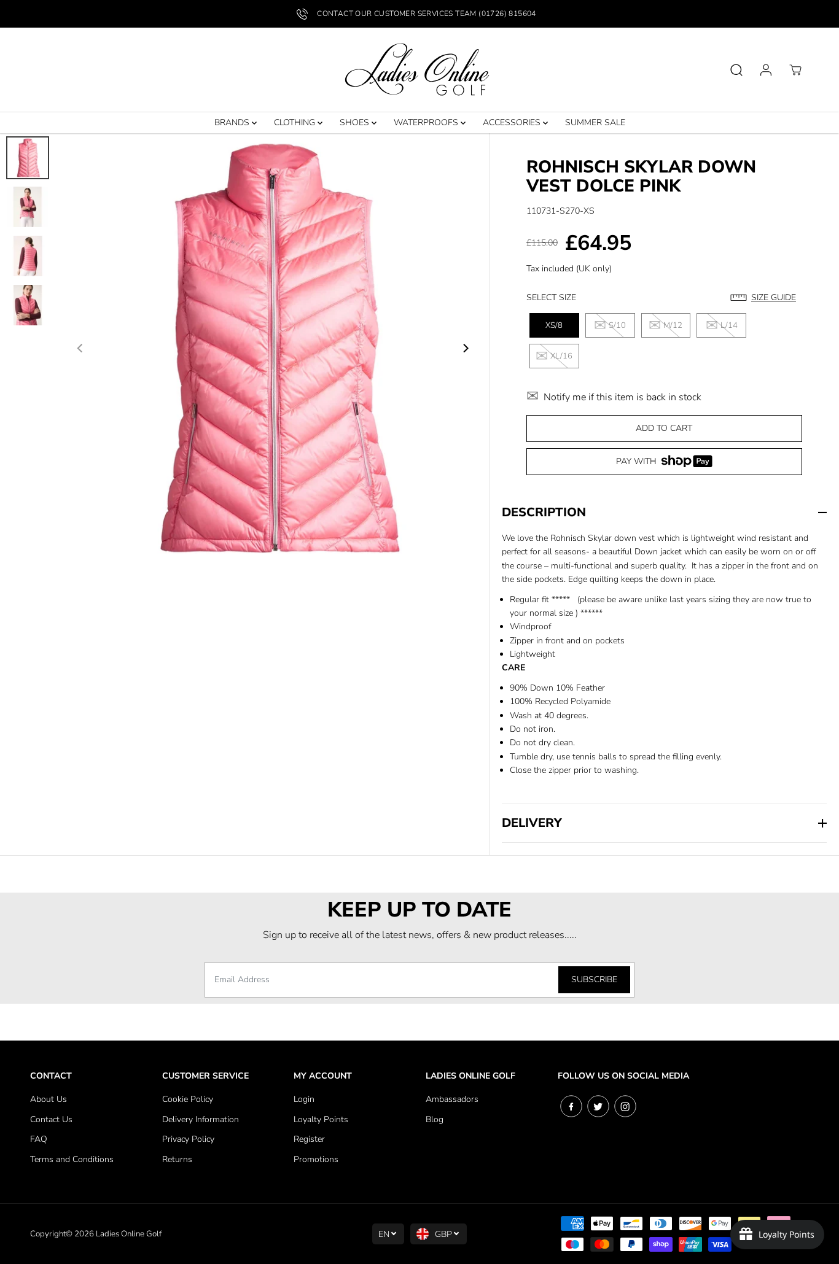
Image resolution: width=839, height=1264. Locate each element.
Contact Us (51, 1119)
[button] (766, 297)
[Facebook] (571, 1106)
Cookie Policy (187, 1099)
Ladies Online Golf (129, 1233)
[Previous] (80, 348)
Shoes (356, 122)
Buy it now (664, 465)
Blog (434, 1119)
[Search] (736, 69)
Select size (551, 297)
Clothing (296, 122)
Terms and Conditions (72, 1159)
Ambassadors (452, 1099)
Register (309, 1139)
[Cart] (795, 69)
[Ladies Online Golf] (419, 70)
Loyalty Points (321, 1119)
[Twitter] (598, 1106)
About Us (48, 1099)
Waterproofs (427, 122)
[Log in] (765, 69)
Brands (233, 122)
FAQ (38, 1139)
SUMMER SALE (595, 122)
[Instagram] (625, 1106)
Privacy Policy (188, 1139)
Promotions (316, 1159)
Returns (177, 1159)
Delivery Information (200, 1119)
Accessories (513, 122)
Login (304, 1099)
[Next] (465, 348)
